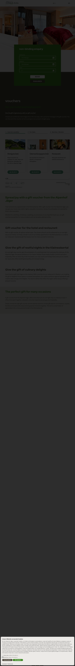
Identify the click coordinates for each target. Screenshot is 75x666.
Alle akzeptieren (18, 660)
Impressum (4, 663)
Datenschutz (10, 663)
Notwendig (10, 655)
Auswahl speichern (7, 660)
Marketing (10, 657)
